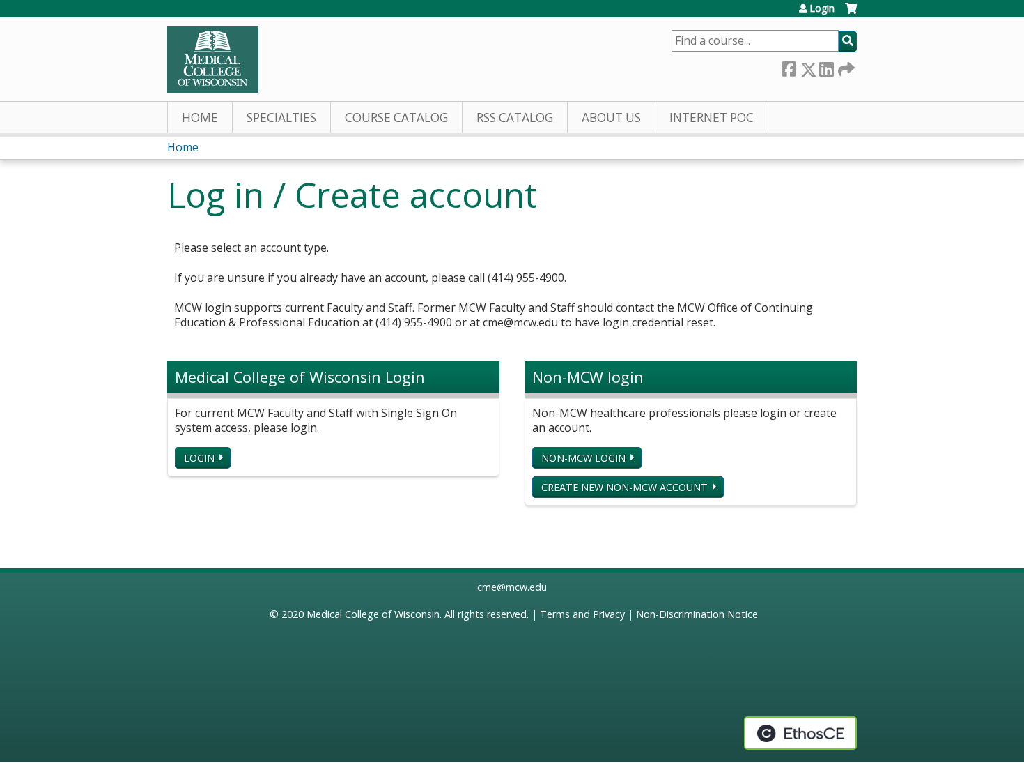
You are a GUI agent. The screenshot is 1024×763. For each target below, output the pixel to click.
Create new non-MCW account (624, 487)
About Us (611, 117)
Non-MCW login (583, 457)
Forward (845, 67)
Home (200, 117)
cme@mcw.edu (512, 587)
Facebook (789, 67)
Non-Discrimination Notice (697, 614)
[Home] (212, 59)
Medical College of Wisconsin (373, 614)
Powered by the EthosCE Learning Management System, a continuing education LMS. (800, 733)
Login (822, 8)
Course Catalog (396, 117)
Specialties (281, 117)
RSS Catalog (514, 117)
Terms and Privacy (582, 614)
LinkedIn (826, 67)
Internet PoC (711, 117)
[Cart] (851, 13)
